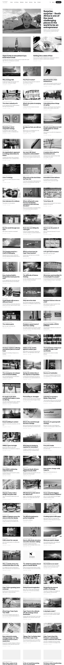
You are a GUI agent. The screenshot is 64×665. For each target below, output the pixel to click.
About (26, 2)
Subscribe (58, 2)
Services (30, 2)
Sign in (53, 2)
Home (11, 2)
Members (22, 2)
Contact (39, 2)
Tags (35, 2)
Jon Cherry (16, 2)
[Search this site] (50, 2)
